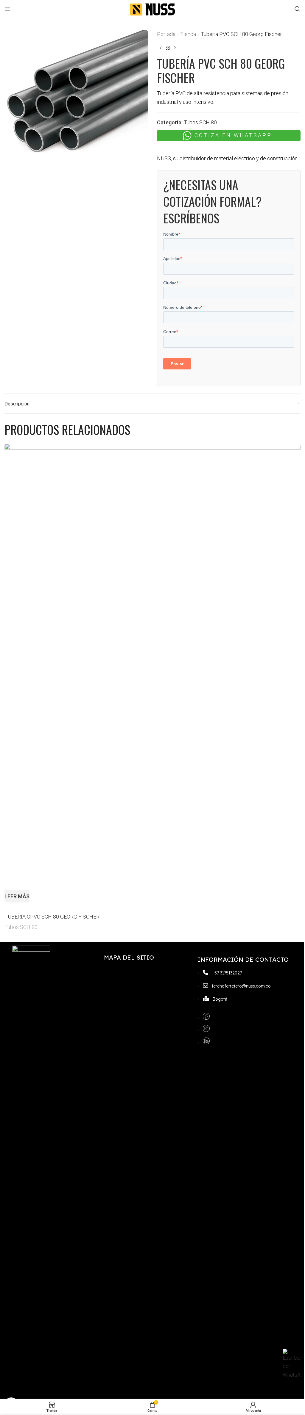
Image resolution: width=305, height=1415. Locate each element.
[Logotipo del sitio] (152, 8)
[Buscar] (298, 9)
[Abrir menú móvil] (7, 9)
